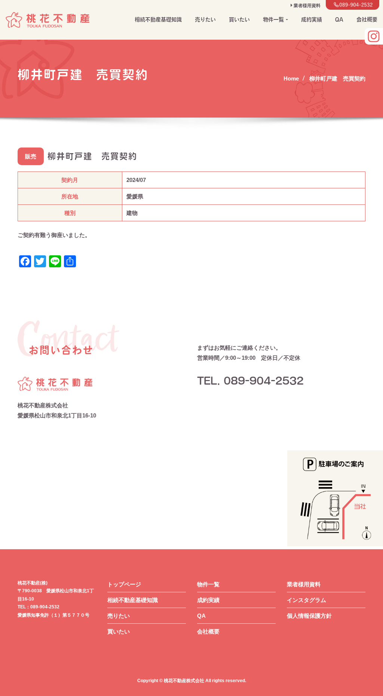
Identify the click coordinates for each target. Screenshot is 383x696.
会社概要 (366, 19)
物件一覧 (208, 584)
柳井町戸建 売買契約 (337, 78)
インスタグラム (306, 600)
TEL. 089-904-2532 (250, 381)
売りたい (205, 19)
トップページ (124, 584)
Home (291, 78)
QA (339, 19)
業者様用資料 (304, 584)
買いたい (239, 19)
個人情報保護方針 (309, 616)
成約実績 (311, 19)
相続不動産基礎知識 (158, 19)
